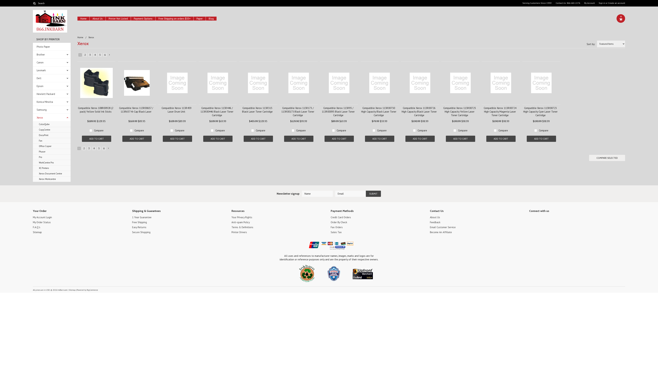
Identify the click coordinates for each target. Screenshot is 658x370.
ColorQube (44, 124)
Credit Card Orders (341, 217)
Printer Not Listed (118, 18)
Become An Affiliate (441, 232)
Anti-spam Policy (240, 222)
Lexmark (41, 70)
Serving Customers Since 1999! (537, 3)
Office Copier (45, 146)
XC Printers (44, 168)
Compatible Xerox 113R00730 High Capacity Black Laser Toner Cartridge (378, 111)
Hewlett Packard (46, 94)
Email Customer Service (443, 227)
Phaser (42, 151)
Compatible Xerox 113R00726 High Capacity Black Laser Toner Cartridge (419, 111)
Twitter (537, 218)
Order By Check (339, 222)
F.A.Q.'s (36, 227)
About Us (98, 18)
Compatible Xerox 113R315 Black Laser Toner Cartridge (257, 109)
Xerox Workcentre (47, 179)
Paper (200, 18)
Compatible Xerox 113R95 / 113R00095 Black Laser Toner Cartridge (338, 111)
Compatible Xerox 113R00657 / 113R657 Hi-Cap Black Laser (136, 109)
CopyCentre (44, 129)
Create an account (616, 3)
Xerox (40, 117)
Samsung (42, 109)
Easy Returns (139, 227)
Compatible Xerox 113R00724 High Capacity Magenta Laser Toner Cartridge (500, 111)
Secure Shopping (141, 232)
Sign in (602, 3)
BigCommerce (92, 290)
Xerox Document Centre (50, 173)
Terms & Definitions (242, 227)
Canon (40, 62)
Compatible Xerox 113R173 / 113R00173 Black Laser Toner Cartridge (297, 111)
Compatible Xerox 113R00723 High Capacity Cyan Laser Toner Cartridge (540, 111)
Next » (109, 55)
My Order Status (42, 222)
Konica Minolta (45, 101)
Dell (39, 78)
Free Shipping (139, 222)
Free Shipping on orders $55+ (175, 18)
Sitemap (37, 232)
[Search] (34, 3)
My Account (589, 3)
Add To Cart (96, 138)
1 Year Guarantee (141, 217)
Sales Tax (336, 232)
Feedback (435, 222)
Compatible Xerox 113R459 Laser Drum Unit (176, 109)
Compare (98, 130)
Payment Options (143, 18)
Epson (40, 86)
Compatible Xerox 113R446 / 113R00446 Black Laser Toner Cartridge (216, 111)
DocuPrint (43, 135)
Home (83, 18)
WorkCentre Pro (46, 162)
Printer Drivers (239, 232)
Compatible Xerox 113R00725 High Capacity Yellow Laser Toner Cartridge (459, 111)
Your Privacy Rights (241, 217)
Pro (40, 157)
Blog (211, 18)
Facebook (531, 218)
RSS (549, 218)
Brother (41, 54)
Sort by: (591, 44)
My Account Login (42, 217)
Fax (40, 140)
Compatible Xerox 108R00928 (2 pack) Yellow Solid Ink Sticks (95, 109)
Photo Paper (43, 46)
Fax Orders (337, 227)
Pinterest (543, 218)
